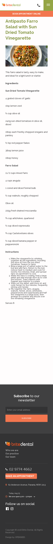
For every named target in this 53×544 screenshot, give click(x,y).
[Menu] (48, 5)
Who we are (11, 450)
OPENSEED (20, 537)
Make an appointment (19, 476)
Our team (10, 457)
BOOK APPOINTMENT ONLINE (27, 14)
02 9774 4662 (20, 469)
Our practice (12, 454)
